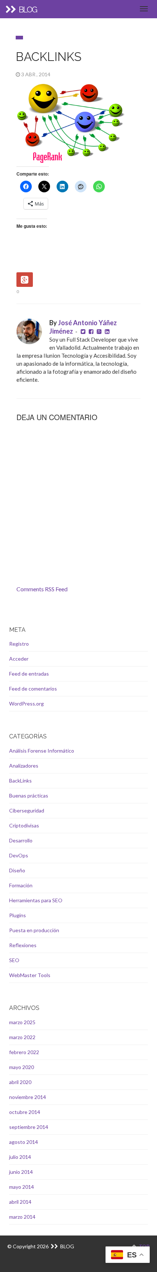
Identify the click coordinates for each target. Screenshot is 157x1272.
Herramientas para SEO (35, 900)
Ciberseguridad (26, 810)
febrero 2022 (24, 1052)
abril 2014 (20, 1202)
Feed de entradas (29, 673)
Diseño (17, 870)
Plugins (17, 915)
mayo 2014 (21, 1187)
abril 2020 (20, 1082)
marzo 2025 (22, 1022)
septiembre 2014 (28, 1127)
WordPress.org (26, 703)
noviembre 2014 (27, 1097)
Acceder (18, 659)
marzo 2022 (22, 1037)
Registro (19, 644)
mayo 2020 (21, 1067)
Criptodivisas (24, 825)
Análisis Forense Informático (41, 751)
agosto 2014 (23, 1142)
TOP (144, 1246)
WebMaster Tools (29, 975)
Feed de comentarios (33, 688)
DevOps (18, 855)
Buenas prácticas (28, 795)
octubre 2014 (24, 1112)
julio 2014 (20, 1157)
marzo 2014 (22, 1217)
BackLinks (20, 780)
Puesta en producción (34, 930)
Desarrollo (20, 840)
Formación (20, 885)
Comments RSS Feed (42, 588)
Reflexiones (23, 945)
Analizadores (23, 765)
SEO (14, 960)
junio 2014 (21, 1172)
